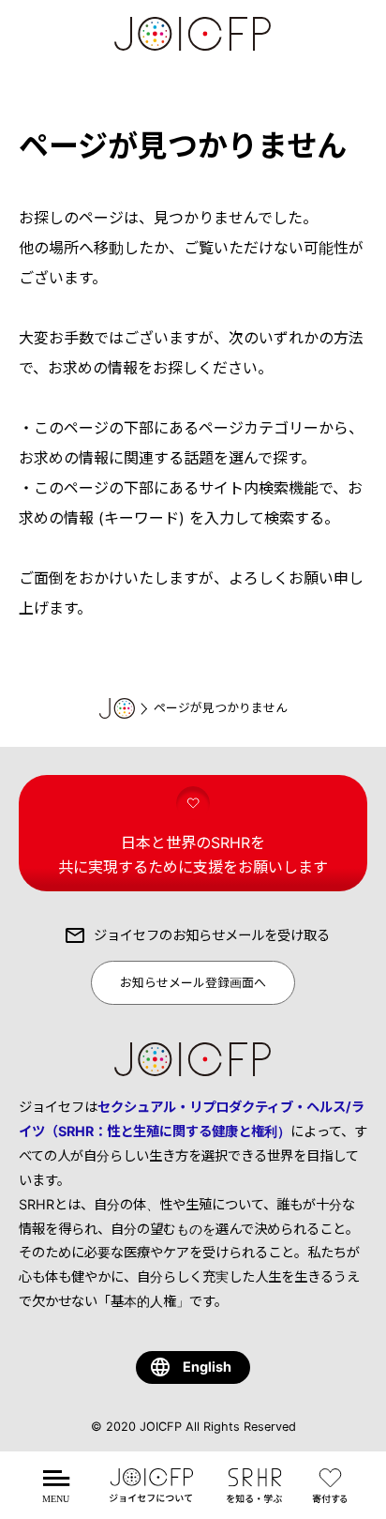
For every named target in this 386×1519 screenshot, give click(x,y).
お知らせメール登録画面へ (193, 982)
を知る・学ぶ (254, 1497)
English (207, 1367)
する (334, 1497)
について (151, 1497)
